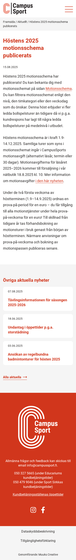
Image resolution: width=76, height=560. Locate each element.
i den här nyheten (49, 181)
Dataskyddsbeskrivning (38, 531)
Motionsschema (59, 88)
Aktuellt (22, 21)
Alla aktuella (12, 377)
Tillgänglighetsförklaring (38, 541)
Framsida (9, 21)
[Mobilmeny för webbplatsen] (69, 9)
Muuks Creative (48, 554)
